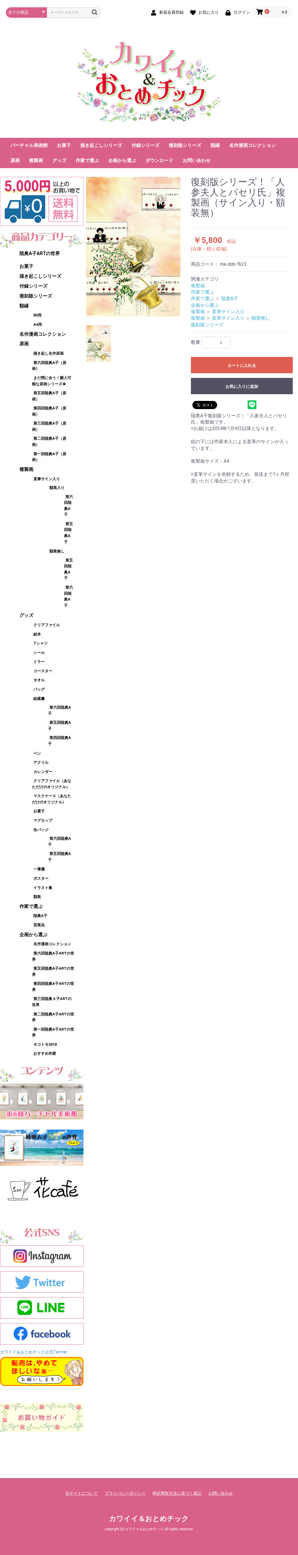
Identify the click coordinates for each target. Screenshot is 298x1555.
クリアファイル (46, 625)
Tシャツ (40, 643)
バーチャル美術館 (29, 145)
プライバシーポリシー (125, 1493)
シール (39, 652)
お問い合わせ (197, 160)
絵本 (37, 634)
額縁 (215, 145)
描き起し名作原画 (48, 353)
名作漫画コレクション (252, 145)
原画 (15, 160)
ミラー (39, 661)
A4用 (37, 324)
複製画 (36, 160)
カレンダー (42, 771)
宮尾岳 (39, 925)
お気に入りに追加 (242, 386)
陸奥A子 (40, 915)
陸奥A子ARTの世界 (39, 253)
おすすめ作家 (44, 1053)
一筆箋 (39, 869)
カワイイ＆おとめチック (149, 1519)
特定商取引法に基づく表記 (176, 1493)
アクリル (41, 762)
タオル (39, 680)
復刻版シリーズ (185, 145)
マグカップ (42, 820)
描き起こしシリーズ (101, 145)
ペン (37, 753)
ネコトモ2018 (45, 1044)
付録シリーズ (145, 145)
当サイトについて (81, 1493)
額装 (37, 896)
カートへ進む (171, 783)
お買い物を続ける (131, 783)
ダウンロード (159, 160)
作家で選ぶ (87, 160)
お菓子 (64, 145)
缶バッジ (41, 829)
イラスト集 (42, 887)
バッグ (39, 689)
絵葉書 (39, 698)
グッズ (59, 160)
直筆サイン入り (46, 479)
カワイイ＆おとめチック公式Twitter (33, 1352)
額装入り (57, 487)
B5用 (37, 315)
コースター (42, 671)
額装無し (57, 551)
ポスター (41, 878)
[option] (133, 246)
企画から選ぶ (122, 160)
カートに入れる (242, 365)
